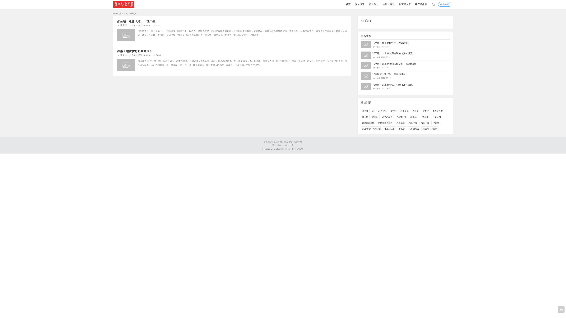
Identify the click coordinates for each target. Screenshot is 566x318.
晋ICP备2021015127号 (283, 145)
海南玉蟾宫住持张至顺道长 (134, 51)
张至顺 (123, 25)
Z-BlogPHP (279, 149)
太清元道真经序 (385, 123)
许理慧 (415, 111)
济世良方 (373, 4)
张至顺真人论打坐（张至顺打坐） (390, 74)
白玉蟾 (365, 117)
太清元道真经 (368, 123)
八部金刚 (436, 117)
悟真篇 (425, 117)
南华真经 (414, 117)
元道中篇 (413, 123)
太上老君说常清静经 (371, 128)
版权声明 (278, 142)
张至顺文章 (405, 4)
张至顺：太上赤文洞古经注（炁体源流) (392, 53)
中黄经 (436, 123)
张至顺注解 (389, 128)
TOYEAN (299, 149)
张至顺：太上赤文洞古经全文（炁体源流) (394, 64)
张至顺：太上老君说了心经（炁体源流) (392, 84)
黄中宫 (393, 111)
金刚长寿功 (389, 4)
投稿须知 (288, 142)
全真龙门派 (401, 117)
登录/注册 (444, 4)
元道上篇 (400, 123)
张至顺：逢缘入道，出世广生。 (137, 21)
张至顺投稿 (421, 4)
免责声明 (298, 142)
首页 (348, 4)
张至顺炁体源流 (430, 128)
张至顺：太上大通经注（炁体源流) (390, 43)
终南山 (375, 117)
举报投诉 (268, 142)
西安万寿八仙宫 (379, 111)
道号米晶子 (387, 117)
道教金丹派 (437, 111)
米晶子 (402, 128)
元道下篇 (425, 123)
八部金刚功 (414, 128)
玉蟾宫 (425, 111)
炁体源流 (360, 4)
